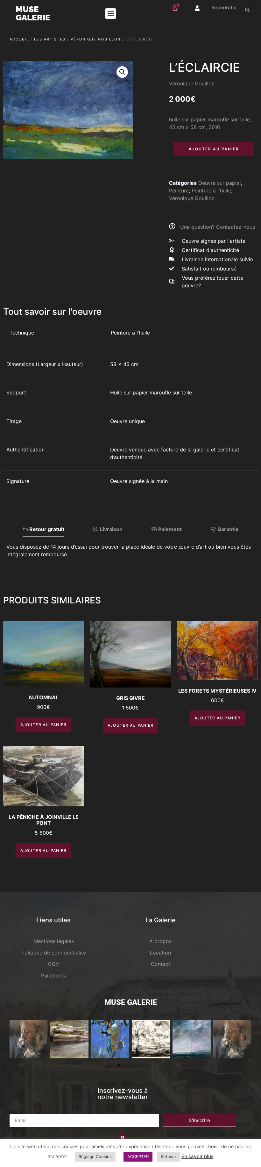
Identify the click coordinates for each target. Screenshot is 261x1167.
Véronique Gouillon (96, 39)
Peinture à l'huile (211, 190)
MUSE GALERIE (33, 13)
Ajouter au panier (214, 149)
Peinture (179, 190)
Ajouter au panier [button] (43, 724)
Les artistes (50, 39)
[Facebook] (122, 1137)
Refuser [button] (168, 1156)
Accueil (19, 39)
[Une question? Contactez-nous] (172, 226)
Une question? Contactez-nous (217, 227)
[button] (110, 13)
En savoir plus (197, 1156)
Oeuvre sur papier (219, 183)
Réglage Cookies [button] (95, 1156)
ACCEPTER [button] (138, 1156)
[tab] (43, 531)
